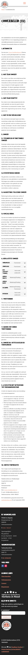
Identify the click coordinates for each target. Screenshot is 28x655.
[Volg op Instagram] (6, 566)
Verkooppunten (6, 579)
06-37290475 (6, 558)
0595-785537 (6, 528)
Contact (3, 583)
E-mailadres (5, 610)
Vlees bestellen (6, 576)
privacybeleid (16, 649)
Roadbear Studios (17, 647)
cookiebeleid (5, 651)
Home (3, 9)
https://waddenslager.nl (15, 52)
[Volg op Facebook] (2, 566)
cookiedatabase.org (6, 500)
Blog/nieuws (5, 586)
